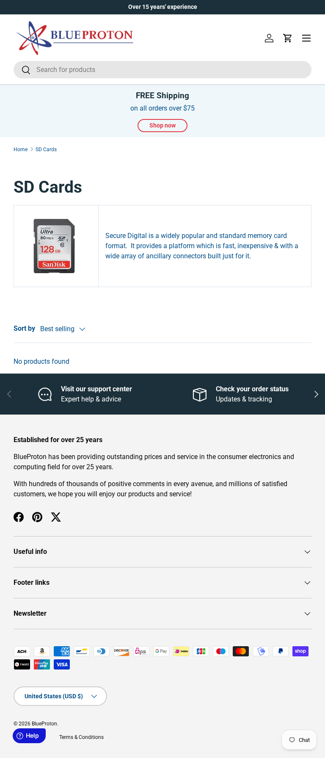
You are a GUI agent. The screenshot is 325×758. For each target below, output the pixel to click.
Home (21, 149)
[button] (287, 38)
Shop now (162, 125)
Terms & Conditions (81, 737)
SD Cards (46, 149)
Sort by (24, 328)
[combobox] (162, 69)
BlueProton (44, 724)
